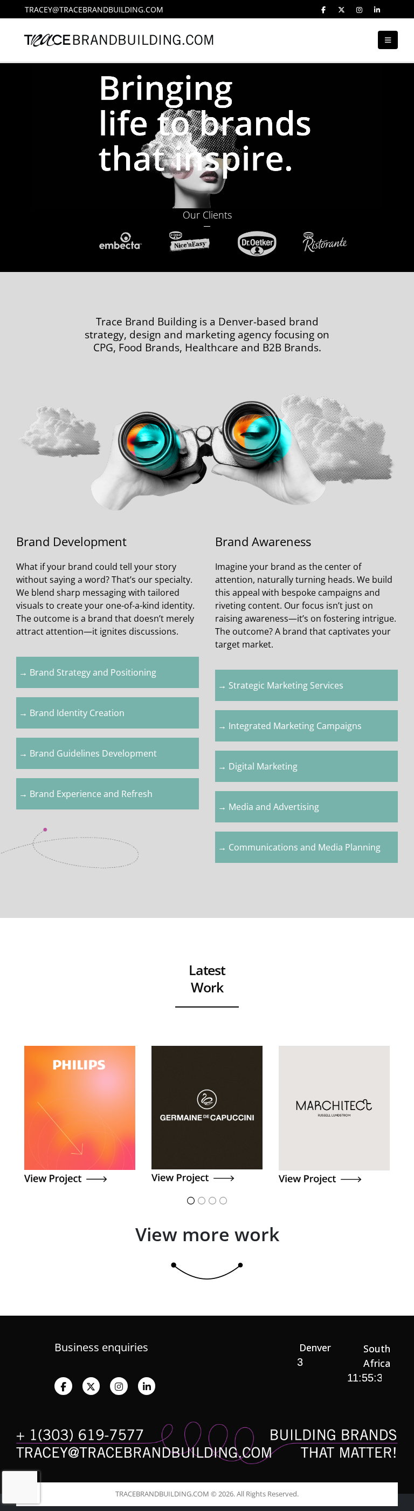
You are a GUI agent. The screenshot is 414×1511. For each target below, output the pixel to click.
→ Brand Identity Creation (72, 713)
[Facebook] (323, 9)
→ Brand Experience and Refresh (86, 794)
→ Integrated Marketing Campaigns (290, 726)
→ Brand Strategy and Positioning (87, 672)
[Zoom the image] (79, 1052)
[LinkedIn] (376, 9)
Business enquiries (101, 1347)
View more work (207, 1234)
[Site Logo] (37, 40)
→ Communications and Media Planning (299, 847)
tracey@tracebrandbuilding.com (94, 9)
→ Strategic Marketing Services (280, 685)
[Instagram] (359, 9)
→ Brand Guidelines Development (88, 753)
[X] (341, 9)
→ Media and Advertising (268, 807)
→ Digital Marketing (258, 766)
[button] (388, 40)
